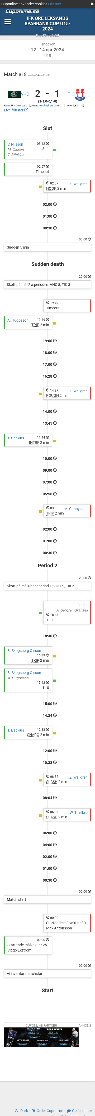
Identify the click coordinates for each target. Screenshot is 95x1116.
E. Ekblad (80, 605)
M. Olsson (15, 149)
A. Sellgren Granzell (72, 610)
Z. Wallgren (78, 184)
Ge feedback (82, 1111)
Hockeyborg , (47, 105)
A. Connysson (76, 509)
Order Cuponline (50, 1111)
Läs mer (54, 4)
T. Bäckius (15, 155)
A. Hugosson (17, 320)
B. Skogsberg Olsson (24, 651)
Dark (24, 1111)
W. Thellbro (79, 812)
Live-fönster (14, 110)
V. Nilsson (15, 144)
